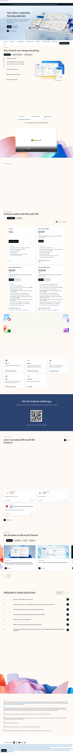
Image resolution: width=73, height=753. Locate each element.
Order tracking (17, 746)
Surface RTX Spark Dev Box (23, 744)
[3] (4, 715)
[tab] (7, 58)
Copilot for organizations (32, 744)
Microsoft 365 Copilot (42, 748)
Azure (53, 748)
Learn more (56, 713)
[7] (4, 732)
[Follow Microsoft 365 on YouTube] (19, 742)
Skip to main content (4, 0)
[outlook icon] (9, 264)
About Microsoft (45, 750)
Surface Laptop (7, 744)
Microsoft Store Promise (32, 746)
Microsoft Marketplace (22, 750)
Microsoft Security (8, 748)
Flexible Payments (40, 746)
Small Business (49, 748)
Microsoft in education (48, 746)
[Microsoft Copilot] (9, 313)
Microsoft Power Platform (27, 748)
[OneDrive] (41, 265)
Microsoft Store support (7, 746)
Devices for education (56, 746)
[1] (4, 703)
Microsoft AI (2, 748)
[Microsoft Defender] (25, 313)
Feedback (4, 750)
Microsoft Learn (65, 748)
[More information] (48, 255)
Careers (40, 750)
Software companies (30, 750)
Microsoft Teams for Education (66, 746)
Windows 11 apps (60, 744)
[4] (4, 719)
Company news (51, 750)
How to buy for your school (14, 747)
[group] (19, 184)
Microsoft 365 (19, 748)
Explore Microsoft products (51, 744)
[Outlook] (39, 265)
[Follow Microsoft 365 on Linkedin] (14, 742)
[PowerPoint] (16, 313)
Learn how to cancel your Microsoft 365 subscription (27, 706)
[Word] (12, 313)
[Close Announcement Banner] (67, 4)
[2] (4, 709)
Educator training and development (26, 747)
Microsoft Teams (35, 748)
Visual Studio (36, 750)
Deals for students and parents (38, 747)
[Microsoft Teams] (28, 313)
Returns (13, 746)
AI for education (47, 747)
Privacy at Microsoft (57, 750)
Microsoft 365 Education (4, 747)
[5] (4, 724)
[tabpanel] (36, 78)
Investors (63, 750)
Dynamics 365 (14, 748)
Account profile (66, 744)
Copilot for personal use (41, 744)
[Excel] (14, 313)
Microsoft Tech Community (13, 750)
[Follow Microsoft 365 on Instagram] (22, 742)
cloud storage (15, 255)
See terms (43, 240)
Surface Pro (2, 744)
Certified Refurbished (24, 746)
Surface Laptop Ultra (14, 744)
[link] (5, 42)
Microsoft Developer (58, 748)
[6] (4, 728)
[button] (8, 195)
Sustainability (10, 751)
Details (49, 717)
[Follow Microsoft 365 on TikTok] (25, 742)
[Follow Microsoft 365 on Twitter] (17, 742)
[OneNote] (21, 313)
